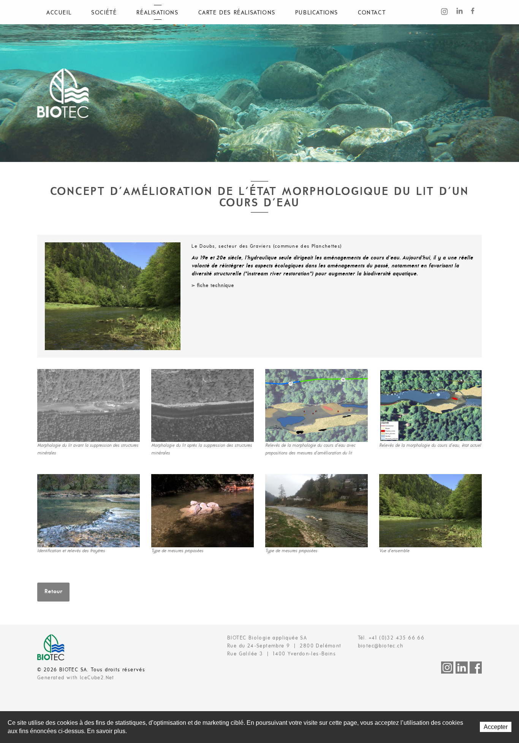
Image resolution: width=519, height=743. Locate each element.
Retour (53, 592)
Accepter (496, 727)
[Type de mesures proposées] (202, 510)
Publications (316, 13)
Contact (372, 13)
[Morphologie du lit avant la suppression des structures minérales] (88, 405)
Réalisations (157, 13)
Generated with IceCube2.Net (75, 678)
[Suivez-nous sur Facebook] (475, 11)
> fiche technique (212, 286)
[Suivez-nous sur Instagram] (446, 12)
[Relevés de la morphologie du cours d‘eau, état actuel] (430, 405)
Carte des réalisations (236, 13)
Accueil (58, 13)
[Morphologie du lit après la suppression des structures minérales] (202, 405)
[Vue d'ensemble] (430, 510)
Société (104, 13)
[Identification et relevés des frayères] (88, 510)
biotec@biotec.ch (380, 646)
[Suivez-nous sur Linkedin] (460, 11)
